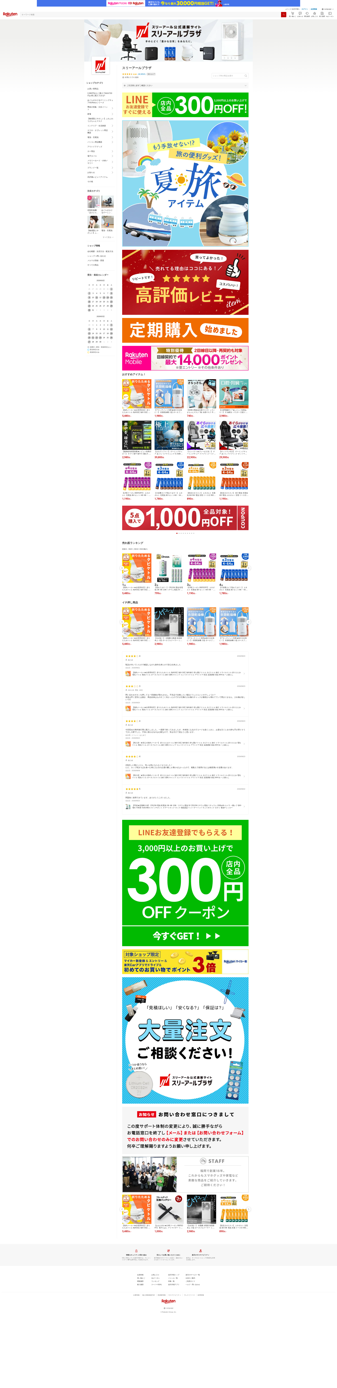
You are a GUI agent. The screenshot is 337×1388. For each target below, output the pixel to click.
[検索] (283, 14)
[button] (328, 9)
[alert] (185, 85)
